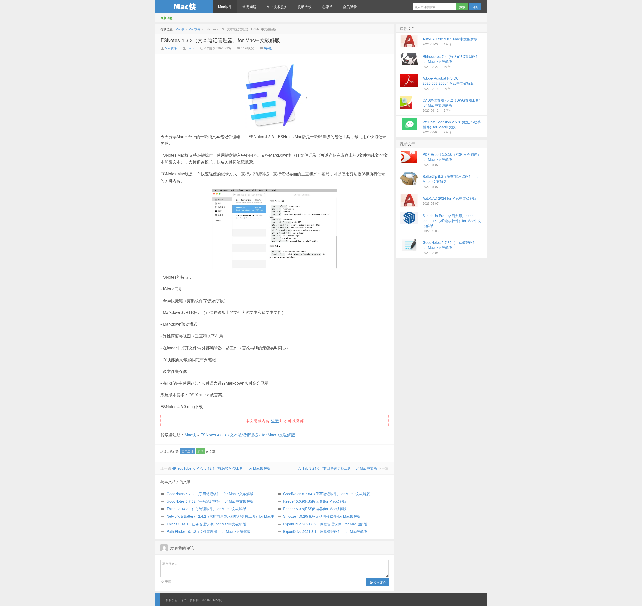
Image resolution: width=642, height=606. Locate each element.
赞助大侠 (305, 6)
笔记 (200, 451)
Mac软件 (225, 6)
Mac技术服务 (277, 6)
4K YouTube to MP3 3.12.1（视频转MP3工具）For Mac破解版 (221, 468)
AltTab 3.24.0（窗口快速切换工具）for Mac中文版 (337, 468)
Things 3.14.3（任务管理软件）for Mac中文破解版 (206, 508)
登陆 (275, 420)
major (190, 48)
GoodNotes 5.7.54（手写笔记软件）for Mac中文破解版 (326, 493)
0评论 (268, 48)
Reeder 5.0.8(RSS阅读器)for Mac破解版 (315, 508)
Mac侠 (184, 6)
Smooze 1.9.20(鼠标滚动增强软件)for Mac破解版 (321, 516)
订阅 (475, 7)
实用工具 (187, 451)
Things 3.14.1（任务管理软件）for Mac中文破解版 (206, 523)
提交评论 (379, 582)
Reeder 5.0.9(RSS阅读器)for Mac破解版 (315, 501)
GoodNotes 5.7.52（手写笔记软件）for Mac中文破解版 (210, 501)
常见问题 (249, 6)
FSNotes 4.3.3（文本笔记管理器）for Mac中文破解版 (220, 40)
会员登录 (350, 6)
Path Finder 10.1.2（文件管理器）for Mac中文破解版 (208, 531)
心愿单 (327, 6)
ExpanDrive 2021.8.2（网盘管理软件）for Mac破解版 (325, 523)
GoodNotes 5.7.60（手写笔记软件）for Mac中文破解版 (210, 493)
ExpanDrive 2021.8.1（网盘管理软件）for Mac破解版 (325, 531)
